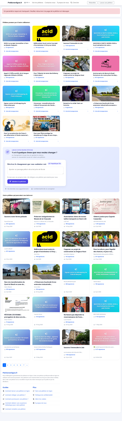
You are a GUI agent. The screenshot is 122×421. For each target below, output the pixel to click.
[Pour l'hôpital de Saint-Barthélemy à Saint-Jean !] (46, 69)
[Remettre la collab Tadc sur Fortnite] (76, 99)
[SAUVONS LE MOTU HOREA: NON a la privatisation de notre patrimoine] (105, 39)
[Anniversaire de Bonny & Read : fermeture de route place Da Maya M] (105, 69)
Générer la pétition (19, 181)
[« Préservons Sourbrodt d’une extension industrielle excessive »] (105, 99)
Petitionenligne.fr (15, 3)
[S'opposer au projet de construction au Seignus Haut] (76, 69)
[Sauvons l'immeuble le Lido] (76, 39)
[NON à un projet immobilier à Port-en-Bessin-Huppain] (16, 39)
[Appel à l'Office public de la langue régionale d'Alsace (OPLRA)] (16, 69)
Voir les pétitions (37, 2)
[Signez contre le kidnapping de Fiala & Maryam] (16, 99)
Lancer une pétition (106, 2)
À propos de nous (63, 2)
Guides (5, 387)
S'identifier (92, 2)
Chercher (76, 2)
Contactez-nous (50, 2)
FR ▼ (28, 2)
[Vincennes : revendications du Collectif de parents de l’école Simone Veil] (46, 99)
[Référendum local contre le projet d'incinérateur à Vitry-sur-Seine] (46, 39)
